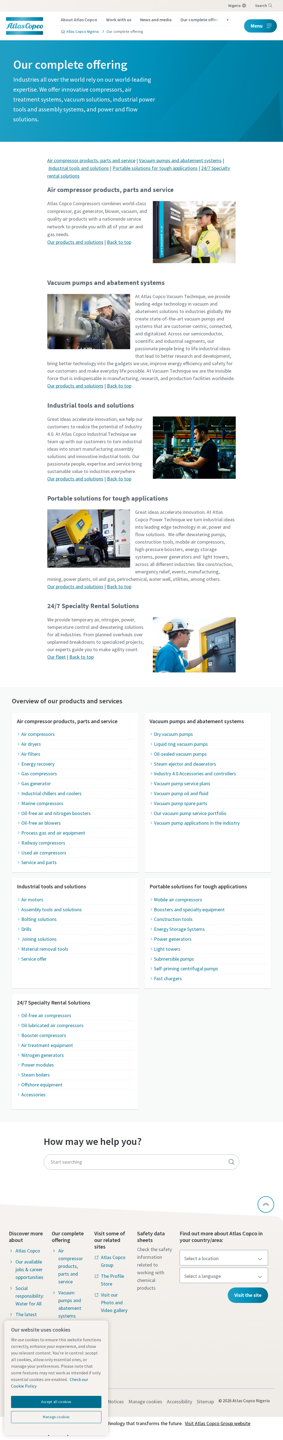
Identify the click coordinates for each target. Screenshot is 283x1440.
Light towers (167, 949)
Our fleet (56, 657)
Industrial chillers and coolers (51, 793)
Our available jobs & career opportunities (29, 1269)
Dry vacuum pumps (173, 734)
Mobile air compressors (178, 899)
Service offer (34, 959)
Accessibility (179, 1401)
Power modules (37, 1065)
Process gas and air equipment (53, 833)
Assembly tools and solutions (51, 909)
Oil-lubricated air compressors (52, 1025)
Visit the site (247, 1295)
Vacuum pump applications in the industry (197, 823)
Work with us (118, 19)
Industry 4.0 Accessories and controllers (195, 773)
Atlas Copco (27, 1250)
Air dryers (31, 744)
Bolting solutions (39, 919)
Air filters (30, 754)
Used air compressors (43, 852)
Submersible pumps (174, 959)
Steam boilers (35, 1075)
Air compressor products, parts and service (91, 160)
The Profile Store (112, 1280)
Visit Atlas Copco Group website (217, 1423)
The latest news (26, 1318)
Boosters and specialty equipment (189, 909)
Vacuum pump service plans (182, 783)
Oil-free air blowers (41, 823)
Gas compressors (39, 773)
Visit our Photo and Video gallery (114, 1302)
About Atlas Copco (79, 19)
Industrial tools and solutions (78, 168)
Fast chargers (168, 978)
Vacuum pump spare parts (180, 803)
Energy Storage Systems (179, 929)
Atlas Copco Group (113, 1261)
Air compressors (38, 734)
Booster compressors (43, 1035)
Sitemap (205, 1401)
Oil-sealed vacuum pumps (180, 754)
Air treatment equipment (47, 1045)
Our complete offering (202, 19)
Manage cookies (145, 1401)
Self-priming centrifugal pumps (186, 968)
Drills (26, 929)
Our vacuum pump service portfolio (190, 813)
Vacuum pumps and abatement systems (180, 160)
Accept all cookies (56, 1401)
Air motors (32, 899)
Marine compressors (42, 803)
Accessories (33, 1094)
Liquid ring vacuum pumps (181, 744)
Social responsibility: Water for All (29, 1296)
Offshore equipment (41, 1084)
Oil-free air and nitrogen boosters (56, 813)
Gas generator (36, 783)
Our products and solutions (75, 242)
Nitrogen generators (42, 1055)
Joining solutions (39, 939)
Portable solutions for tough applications (155, 168)
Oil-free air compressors (46, 1015)
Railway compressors (43, 843)
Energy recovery (37, 764)
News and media (156, 19)
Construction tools (173, 919)
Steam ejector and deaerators (185, 764)
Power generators (173, 939)
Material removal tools (44, 949)
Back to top (119, 242)
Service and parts (39, 862)
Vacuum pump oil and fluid (181, 793)
